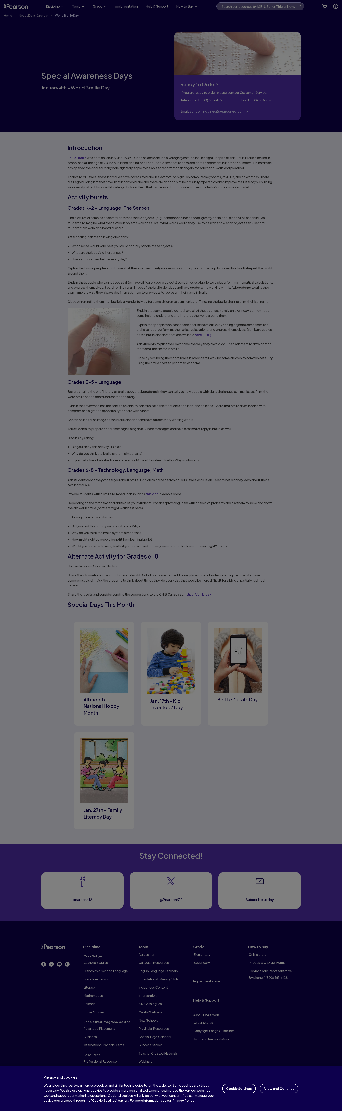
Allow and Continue (279, 1088)
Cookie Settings (239, 1088)
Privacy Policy (183, 1100)
